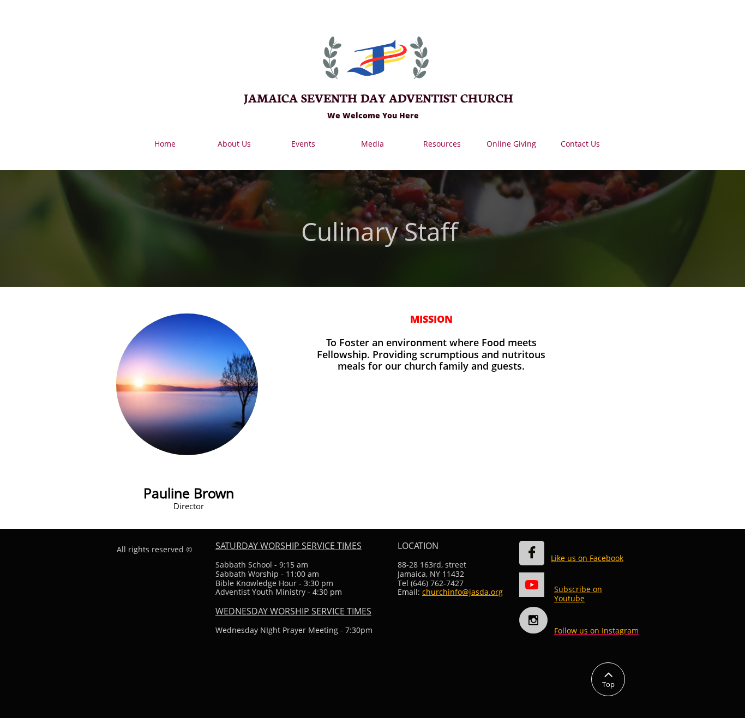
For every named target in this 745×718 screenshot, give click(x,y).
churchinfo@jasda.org (462, 592)
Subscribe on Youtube (578, 594)
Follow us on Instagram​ (596, 630)
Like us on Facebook (587, 558)
